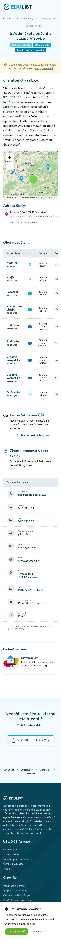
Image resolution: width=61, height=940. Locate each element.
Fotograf (12, 292)
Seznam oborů (11, 854)
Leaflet (10, 198)
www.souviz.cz (27, 561)
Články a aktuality (13, 864)
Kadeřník (12, 263)
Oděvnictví (13, 392)
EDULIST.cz (8, 18)
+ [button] (9, 157)
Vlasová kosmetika (13, 358)
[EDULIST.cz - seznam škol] (18, 9)
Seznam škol (10, 849)
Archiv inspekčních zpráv (33, 435)
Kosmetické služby (14, 307)
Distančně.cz (29, 658)
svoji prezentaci (44, 68)
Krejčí (10, 277)
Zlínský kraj (45, 18)
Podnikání (13, 325)
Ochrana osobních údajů (16, 895)
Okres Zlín (30, 773)
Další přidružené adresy (24, 222)
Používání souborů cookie (17, 900)
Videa (6, 868)
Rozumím (15, 931)
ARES (37, 590)
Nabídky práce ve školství (17, 859)
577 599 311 (26, 508)
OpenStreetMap (22, 198)
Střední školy (27, 18)
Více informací (38, 931)
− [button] (9, 166)
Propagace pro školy (15, 890)
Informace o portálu (14, 886)
